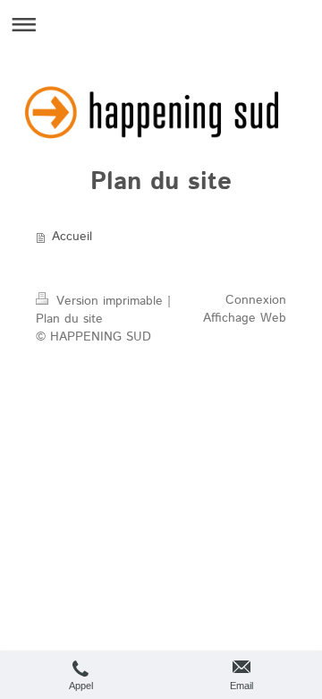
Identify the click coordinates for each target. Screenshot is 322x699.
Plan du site (69, 319)
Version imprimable (109, 301)
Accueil (72, 237)
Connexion (255, 300)
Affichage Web (244, 318)
